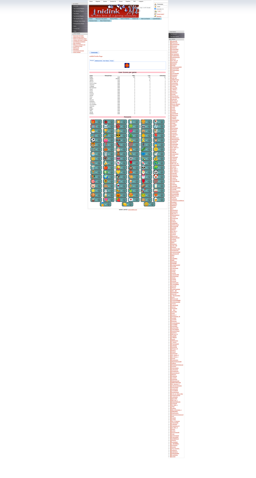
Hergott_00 (175, 348)
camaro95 (174, 41)
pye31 (173, 107)
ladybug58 (174, 121)
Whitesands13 (175, 215)
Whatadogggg (175, 139)
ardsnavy (174, 162)
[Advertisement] (128, 36)
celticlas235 (175, 305)
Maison (174, 229)
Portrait (92, 60)
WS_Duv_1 (175, 213)
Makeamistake (175, 381)
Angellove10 (175, 250)
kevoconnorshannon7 (178, 414)
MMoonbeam (175, 195)
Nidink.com (76, 47)
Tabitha (174, 86)
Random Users (93, 20)
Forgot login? (160, 14)
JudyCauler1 (175, 192)
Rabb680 (174, 263)
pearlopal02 (175, 144)
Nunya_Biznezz (176, 104)
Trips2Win (174, 203)
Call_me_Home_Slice (177, 393)
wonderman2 (175, 392)
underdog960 (175, 274)
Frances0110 (175, 437)
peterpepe (174, 379)
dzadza (174, 270)
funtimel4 (174, 403)
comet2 (174, 216)
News (75, 26)
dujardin (174, 160)
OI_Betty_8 (175, 427)
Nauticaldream (176, 237)
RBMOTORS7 (175, 79)
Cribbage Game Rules (79, 21)
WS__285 (174, 290)
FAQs (75, 31)
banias (173, 126)
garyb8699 (174, 324)
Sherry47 (174, 294)
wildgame (174, 199)
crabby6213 (175, 176)
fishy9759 (174, 347)
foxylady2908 (175, 194)
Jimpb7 (174, 352)
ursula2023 (175, 442)
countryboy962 (176, 249)
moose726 (174, 62)
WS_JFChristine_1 (177, 410)
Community (94, 52)
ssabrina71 (175, 134)
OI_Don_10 (175, 60)
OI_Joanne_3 (175, 355)
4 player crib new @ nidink (80, 40)
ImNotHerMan (175, 453)
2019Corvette (175, 224)
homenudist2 (175, 435)
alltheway (174, 131)
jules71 (174, 350)
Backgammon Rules (79, 23)
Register (159, 16)
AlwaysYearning (176, 191)
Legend (174, 178)
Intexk (173, 358)
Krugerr (174, 207)
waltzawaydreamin (177, 385)
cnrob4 (174, 419)
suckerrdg (174, 179)
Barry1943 (174, 398)
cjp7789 (174, 266)
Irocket (174, 94)
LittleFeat (174, 158)
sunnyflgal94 (175, 73)
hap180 (174, 418)
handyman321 (175, 44)
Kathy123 (174, 99)
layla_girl (174, 78)
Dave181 (174, 286)
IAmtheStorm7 (176, 373)
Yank (173, 434)
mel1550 (174, 228)
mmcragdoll (175, 387)
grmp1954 (174, 88)
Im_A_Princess (176, 421)
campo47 (174, 345)
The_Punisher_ (176, 448)
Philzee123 (175, 42)
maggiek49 (175, 157)
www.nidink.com (132, 209)
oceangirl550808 (176, 300)
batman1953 (175, 327)
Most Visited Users (105, 20)
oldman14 (174, 102)
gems (173, 313)
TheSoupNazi (175, 70)
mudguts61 (175, 389)
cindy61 (174, 279)
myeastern (174, 445)
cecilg (173, 155)
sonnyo (174, 234)
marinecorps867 (176, 252)
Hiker (173, 406)
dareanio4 (174, 174)
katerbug (174, 332)
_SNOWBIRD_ (175, 443)
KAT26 (173, 65)
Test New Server (174, 36)
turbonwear (175, 369)
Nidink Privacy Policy (78, 37)
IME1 (173, 260)
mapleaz (174, 166)
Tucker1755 (175, 218)
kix (172, 208)
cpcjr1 (173, 339)
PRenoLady (175, 115)
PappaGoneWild (176, 187)
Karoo (173, 429)
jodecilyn (174, 142)
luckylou (174, 117)
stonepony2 (175, 51)
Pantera (174, 440)
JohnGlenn (175, 83)
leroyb (173, 220)
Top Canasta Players (79, 8)
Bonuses (76, 6)
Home (90, 18)
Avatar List (135, 18)
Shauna (174, 287)
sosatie (174, 112)
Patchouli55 (175, 84)
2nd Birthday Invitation (79, 41)
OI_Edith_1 (175, 405)
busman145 (175, 226)
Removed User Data (78, 35)
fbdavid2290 (175, 422)
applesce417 (175, 282)
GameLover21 (175, 165)
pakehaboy (175, 451)
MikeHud (174, 205)
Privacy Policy (114, 18)
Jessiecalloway (176, 323)
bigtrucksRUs (175, 120)
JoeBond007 (175, 105)
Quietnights (175, 360)
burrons (174, 91)
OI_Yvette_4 (175, 171)
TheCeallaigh (175, 329)
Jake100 (174, 152)
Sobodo (174, 247)
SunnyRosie (175, 96)
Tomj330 (174, 189)
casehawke (175, 397)
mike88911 (174, 258)
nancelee (174, 133)
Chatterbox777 (176, 426)
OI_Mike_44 (175, 81)
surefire (174, 273)
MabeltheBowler (176, 401)
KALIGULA (175, 210)
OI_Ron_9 (174, 231)
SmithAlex (174, 52)
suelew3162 (175, 141)
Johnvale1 (174, 145)
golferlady (174, 424)
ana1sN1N (174, 326)
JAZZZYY (174, 76)
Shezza (174, 59)
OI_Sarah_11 (175, 147)
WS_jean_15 (175, 163)
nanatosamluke (176, 289)
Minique (174, 374)
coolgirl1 (174, 377)
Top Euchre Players (79, 16)
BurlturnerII (175, 298)
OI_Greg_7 (175, 168)
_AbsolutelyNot (176, 295)
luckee (173, 430)
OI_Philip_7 (175, 170)
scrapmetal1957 (176, 265)
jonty (173, 297)
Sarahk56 (174, 261)
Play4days (174, 129)
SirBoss (174, 363)
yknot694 (174, 311)
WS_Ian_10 (175, 334)
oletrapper (174, 92)
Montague (174, 46)
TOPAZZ (174, 118)
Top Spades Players (79, 11)
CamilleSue (175, 455)
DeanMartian (175, 292)
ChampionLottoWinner (178, 200)
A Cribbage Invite (77, 46)
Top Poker (76, 13)
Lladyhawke (175, 268)
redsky (173, 123)
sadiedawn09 (175, 253)
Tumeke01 (174, 308)
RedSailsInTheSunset (177, 364)
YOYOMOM (175, 390)
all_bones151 (175, 54)
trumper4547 (175, 49)
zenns (173, 182)
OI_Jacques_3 (175, 384)
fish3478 (174, 319)
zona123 (174, 241)
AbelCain (174, 47)
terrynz (174, 307)
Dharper (174, 232)
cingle (173, 108)
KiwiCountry (175, 413)
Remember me (160, 9)
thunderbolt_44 (176, 316)
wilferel (174, 136)
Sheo (173, 71)
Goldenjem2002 (176, 302)
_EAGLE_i (174, 89)
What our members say (79, 44)
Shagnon (174, 244)
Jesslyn (174, 447)
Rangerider (175, 211)
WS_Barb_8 (175, 100)
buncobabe (175, 128)
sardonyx (174, 450)
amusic (174, 110)
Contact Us (76, 28)
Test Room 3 (173, 34)
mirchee (174, 366)
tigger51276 (175, 113)
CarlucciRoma (175, 181)
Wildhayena (175, 340)
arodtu (173, 271)
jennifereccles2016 (177, 67)
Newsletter (76, 49)
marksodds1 (175, 154)
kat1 (173, 416)
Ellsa (173, 242)
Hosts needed (76, 52)
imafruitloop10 (176, 57)
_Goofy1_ (174, 342)
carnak (173, 456)
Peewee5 (174, 321)
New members (77, 43)
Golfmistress (175, 137)
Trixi (173, 257)
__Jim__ (174, 310)
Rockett (174, 197)
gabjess (174, 221)
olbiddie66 (174, 223)
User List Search (145, 18)
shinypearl (174, 353)
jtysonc (174, 303)
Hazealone (174, 75)
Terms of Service (125, 18)
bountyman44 (175, 432)
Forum (111, 60)
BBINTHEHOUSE (176, 382)
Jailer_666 (174, 245)
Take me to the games (101, 18)
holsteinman (175, 276)
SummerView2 (175, 331)
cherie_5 (174, 315)
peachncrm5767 (176, 395)
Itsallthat (174, 202)
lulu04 (173, 150)
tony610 (174, 318)
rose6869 (174, 125)
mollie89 (174, 335)
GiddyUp (174, 184)
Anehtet (174, 149)
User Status (106, 60)
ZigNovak (174, 376)
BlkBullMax (175, 411)
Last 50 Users (156, 18)
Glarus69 (174, 173)
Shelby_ (174, 278)
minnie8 (174, 281)
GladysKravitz (175, 97)
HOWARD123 (175, 438)
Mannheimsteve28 (176, 361)
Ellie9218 (174, 63)
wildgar (174, 408)
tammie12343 (175, 68)
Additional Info (98, 60)
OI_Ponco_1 (175, 356)
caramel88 (174, 186)
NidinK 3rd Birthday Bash (80, 38)
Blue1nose (175, 236)
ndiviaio (174, 239)
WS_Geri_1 (175, 400)
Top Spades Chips (78, 18)
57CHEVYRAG (175, 55)
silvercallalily (175, 368)
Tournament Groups (78, 50)
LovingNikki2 (175, 284)
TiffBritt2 (174, 337)
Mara (173, 255)
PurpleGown (175, 371)
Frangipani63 (175, 344)
